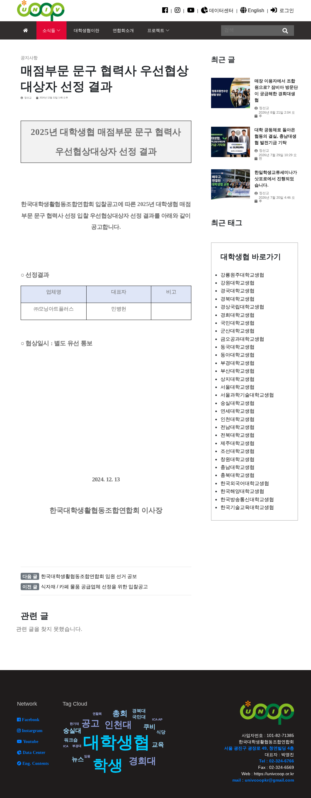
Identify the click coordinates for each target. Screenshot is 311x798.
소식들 (49, 30)
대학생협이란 (86, 30)
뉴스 (78, 759)
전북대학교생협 (237, 435)
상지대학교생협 (237, 379)
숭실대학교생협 (237, 403)
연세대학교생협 (237, 411)
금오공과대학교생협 (242, 339)
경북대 (139, 710)
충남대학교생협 (237, 467)
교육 (158, 744)
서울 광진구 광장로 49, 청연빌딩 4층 (259, 748)
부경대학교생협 (237, 363)
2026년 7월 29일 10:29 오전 (278, 156)
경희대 (142, 761)
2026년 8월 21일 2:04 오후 (277, 114)
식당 (161, 731)
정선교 (28, 98)
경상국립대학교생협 (242, 306)
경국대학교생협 (237, 290)
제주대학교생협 (237, 443)
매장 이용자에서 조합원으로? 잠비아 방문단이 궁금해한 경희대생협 (276, 90)
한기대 (74, 723)
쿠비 (149, 726)
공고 (90, 723)
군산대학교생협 (237, 330)
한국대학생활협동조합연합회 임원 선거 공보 (89, 576)
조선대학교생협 (237, 451)
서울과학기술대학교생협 (247, 394)
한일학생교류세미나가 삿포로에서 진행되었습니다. (276, 178)
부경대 (76, 746)
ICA (65, 746)
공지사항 (29, 57)
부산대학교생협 (237, 370)
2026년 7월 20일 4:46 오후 (277, 199)
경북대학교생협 (237, 298)
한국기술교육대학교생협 (247, 507)
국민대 (139, 716)
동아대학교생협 (237, 354)
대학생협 (116, 742)
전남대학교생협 (237, 427)
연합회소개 (123, 30)
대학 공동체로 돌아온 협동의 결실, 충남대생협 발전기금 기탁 (275, 136)
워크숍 (71, 739)
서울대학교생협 (237, 387)
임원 (87, 756)
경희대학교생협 (237, 315)
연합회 (97, 713)
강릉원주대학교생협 (242, 274)
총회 (120, 713)
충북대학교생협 (237, 475)
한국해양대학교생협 (242, 491)
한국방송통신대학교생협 (247, 499)
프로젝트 (155, 30)
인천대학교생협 (237, 419)
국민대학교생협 (237, 322)
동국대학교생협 (237, 346)
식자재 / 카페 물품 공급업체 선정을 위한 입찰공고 (94, 586)
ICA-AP (157, 719)
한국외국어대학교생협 (244, 483)
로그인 (286, 10)
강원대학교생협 (237, 282)
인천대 (118, 725)
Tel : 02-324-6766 (276, 760)
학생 (108, 765)
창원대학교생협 (237, 459)
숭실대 (72, 730)
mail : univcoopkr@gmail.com (263, 780)
